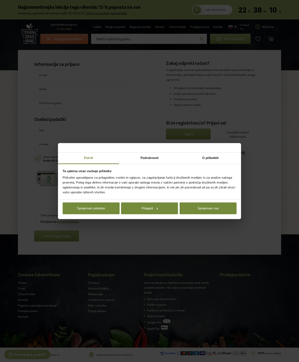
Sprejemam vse (208, 208)
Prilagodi (147, 208)
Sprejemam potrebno (91, 208)
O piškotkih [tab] (210, 158)
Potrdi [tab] (88, 158)
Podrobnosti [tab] (149, 158)
